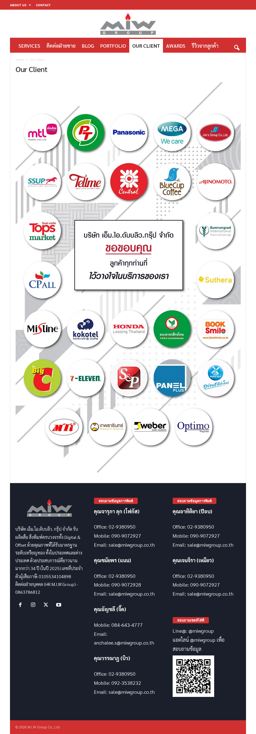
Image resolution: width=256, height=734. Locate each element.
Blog (88, 45)
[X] (47, 605)
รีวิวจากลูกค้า (205, 45)
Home (20, 59)
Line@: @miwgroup (193, 630)
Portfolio (113, 45)
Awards (175, 45)
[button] (237, 46)
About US (18, 5)
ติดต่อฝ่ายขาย (61, 45)
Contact (43, 5)
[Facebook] (21, 605)
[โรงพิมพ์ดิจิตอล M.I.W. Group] (128, 24)
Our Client (146, 45)
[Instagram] (34, 605)
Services (29, 45)
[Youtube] (59, 605)
